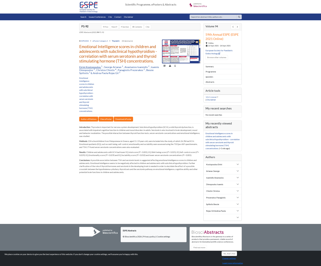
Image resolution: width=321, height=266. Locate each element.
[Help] (239, 17)
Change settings (229, 258)
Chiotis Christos (213, 191)
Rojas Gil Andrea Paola (216, 211)
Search (83, 17)
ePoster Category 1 (100, 41)
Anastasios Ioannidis (136, 67)
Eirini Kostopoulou (90, 67)
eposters (209, 77)
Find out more (199, 247)
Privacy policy (149, 236)
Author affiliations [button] (89, 119)
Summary (210, 66)
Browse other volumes (216, 57)
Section (125, 27)
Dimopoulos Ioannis (214, 184)
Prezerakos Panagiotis (216, 197)
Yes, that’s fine (229, 253)
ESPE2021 (85, 41)
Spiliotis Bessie (212, 204)
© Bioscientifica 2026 (132, 236)
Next (113, 27)
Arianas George (213, 171)
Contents (138, 27)
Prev (106, 27)
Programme (211, 71)
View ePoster (106, 119)
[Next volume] (237, 26)
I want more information (232, 263)
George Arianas (113, 67)
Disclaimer (128, 17)
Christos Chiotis (105, 70)
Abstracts (210, 82)
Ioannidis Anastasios (215, 177)
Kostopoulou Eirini (214, 164)
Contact (117, 17)
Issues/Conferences (97, 17)
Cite (110, 17)
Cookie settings (163, 236)
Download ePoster (123, 119)
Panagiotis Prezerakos (131, 70)
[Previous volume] (233, 26)
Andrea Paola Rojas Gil (106, 73)
